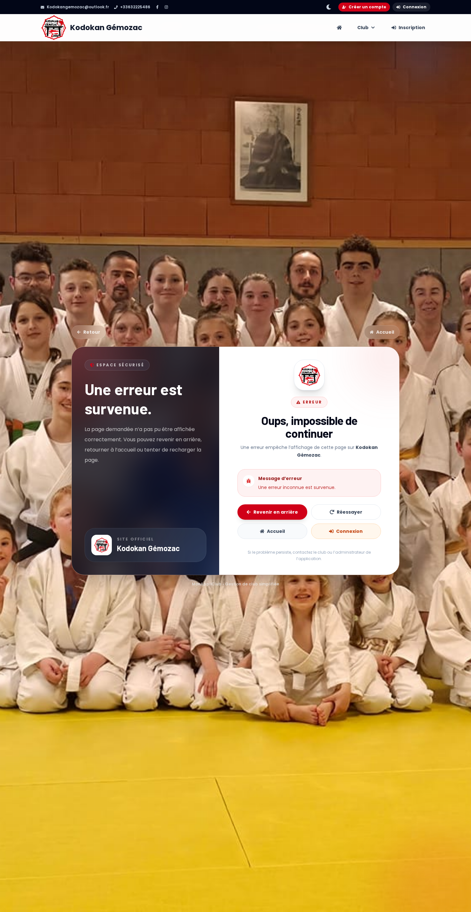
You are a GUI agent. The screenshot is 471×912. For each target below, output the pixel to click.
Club (362, 27)
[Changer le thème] (329, 7)
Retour (91, 332)
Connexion (414, 7)
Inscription (412, 27)
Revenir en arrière (275, 512)
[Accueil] (339, 27)
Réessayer (349, 512)
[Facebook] (157, 7)
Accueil (385, 332)
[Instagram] (166, 7)
